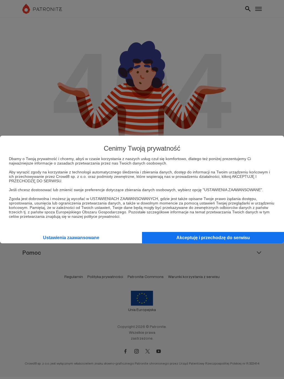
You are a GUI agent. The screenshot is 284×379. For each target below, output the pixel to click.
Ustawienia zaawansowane (71, 237)
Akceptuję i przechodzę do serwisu (213, 237)
